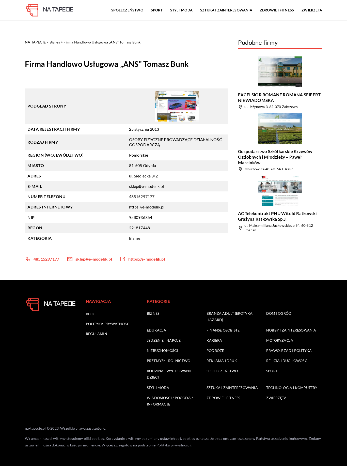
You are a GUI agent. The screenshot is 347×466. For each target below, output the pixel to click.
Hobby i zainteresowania (291, 330)
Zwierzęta (312, 10)
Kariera (214, 340)
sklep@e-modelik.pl (146, 186)
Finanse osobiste (223, 330)
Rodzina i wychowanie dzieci (169, 374)
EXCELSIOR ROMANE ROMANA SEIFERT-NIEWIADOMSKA (280, 97)
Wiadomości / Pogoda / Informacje (170, 401)
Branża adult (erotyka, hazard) (230, 316)
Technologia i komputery (292, 387)
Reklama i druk (222, 360)
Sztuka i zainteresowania (226, 10)
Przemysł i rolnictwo (168, 360)
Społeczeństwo (127, 10)
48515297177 (142, 196)
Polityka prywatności (108, 324)
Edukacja (156, 330)
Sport (157, 10)
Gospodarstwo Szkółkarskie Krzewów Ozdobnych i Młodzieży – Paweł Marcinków (275, 157)
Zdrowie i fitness (277, 10)
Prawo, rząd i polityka (289, 350)
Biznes (135, 238)
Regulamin (96, 334)
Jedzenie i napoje (164, 340)
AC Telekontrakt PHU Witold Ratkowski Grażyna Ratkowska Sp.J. (277, 216)
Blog (90, 314)
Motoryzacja (279, 340)
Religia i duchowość (286, 360)
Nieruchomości (162, 350)
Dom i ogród (278, 313)
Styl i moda (181, 10)
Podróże (215, 350)
